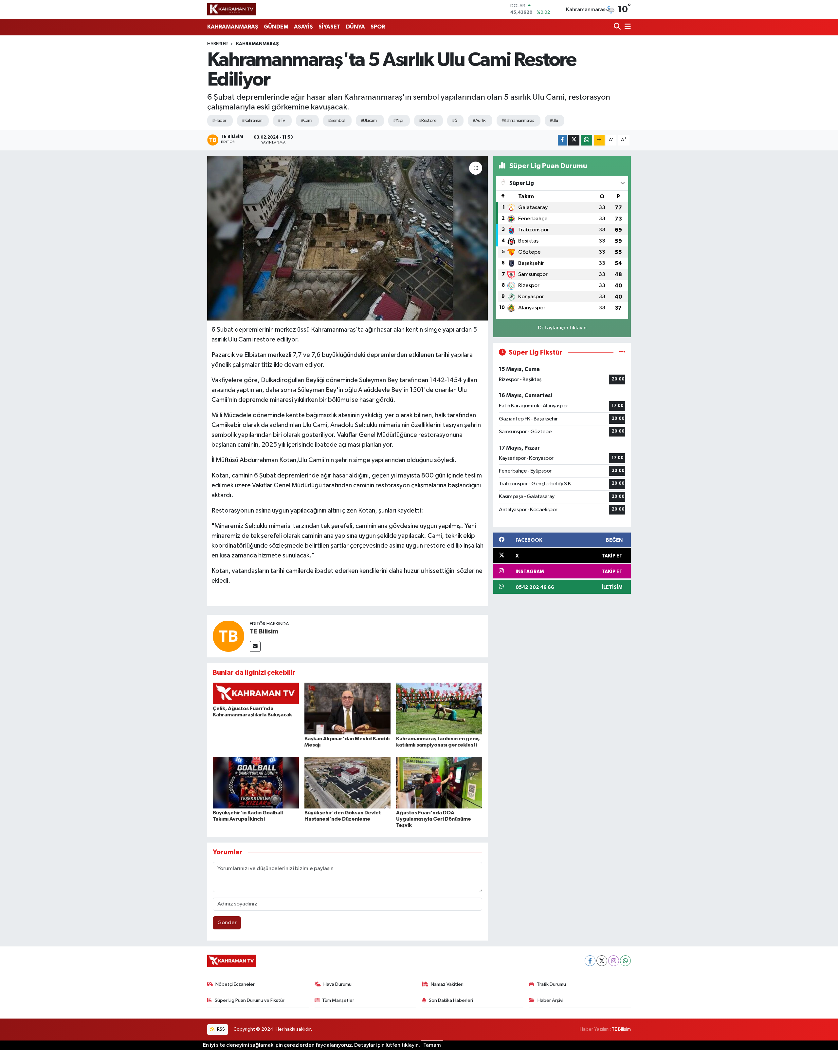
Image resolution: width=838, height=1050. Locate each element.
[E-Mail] (255, 646)
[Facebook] (590, 960)
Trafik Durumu (551, 984)
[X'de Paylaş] (573, 140)
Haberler (217, 44)
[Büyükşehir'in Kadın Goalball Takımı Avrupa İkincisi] (256, 782)
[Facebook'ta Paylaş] (562, 140)
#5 (454, 120)
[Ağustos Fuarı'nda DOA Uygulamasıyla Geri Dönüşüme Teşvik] (439, 782)
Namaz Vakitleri (447, 984)
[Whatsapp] (625, 960)
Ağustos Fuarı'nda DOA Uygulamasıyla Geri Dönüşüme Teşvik (433, 819)
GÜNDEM (276, 26)
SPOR (378, 26)
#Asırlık (479, 120)
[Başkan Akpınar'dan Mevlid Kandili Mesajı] (347, 708)
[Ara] (618, 27)
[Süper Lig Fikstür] (622, 352)
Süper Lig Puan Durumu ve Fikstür (249, 1000)
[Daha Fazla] (599, 140)
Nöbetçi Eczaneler (235, 984)
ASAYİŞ (303, 26)
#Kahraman (252, 120)
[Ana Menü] (626, 27)
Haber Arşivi (550, 1000)
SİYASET (329, 26)
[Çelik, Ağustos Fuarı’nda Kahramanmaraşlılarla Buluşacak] (256, 693)
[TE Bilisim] (228, 636)
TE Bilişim (621, 1029)
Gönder (227, 922)
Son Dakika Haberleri (451, 1000)
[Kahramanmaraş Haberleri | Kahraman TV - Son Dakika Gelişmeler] (231, 9)
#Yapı (398, 120)
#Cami (306, 120)
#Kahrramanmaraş (517, 120)
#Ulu (554, 120)
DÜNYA (355, 26)
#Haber (219, 120)
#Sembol (336, 120)
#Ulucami (369, 120)
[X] (601, 960)
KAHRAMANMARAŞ (232, 26)
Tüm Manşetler (338, 1000)
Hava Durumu (337, 984)
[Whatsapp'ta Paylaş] (586, 140)
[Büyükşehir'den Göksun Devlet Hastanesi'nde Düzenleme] (347, 782)
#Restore (428, 120)
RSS (220, 1029)
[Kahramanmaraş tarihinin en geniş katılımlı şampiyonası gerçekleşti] (439, 708)
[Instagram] (613, 960)
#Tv (281, 120)
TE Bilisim (264, 631)
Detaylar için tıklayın (562, 328)
